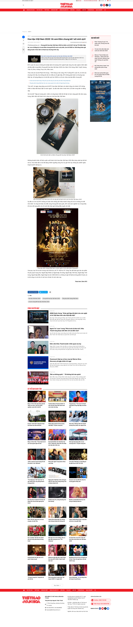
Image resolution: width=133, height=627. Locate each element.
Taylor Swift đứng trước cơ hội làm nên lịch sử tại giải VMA (78, 520)
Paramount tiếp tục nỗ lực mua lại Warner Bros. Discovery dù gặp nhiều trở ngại (65, 360)
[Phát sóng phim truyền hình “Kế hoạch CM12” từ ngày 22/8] (57, 570)
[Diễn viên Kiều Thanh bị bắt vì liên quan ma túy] (38, 347)
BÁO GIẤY (79, 0)
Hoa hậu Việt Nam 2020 (34, 298)
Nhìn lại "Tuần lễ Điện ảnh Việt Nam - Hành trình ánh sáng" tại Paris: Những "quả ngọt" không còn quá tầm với (102, 58)
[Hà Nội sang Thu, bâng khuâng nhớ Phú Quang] (57, 492)
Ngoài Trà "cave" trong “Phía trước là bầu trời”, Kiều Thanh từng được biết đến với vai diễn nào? (67, 329)
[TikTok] (110, 0)
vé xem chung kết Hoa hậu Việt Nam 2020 (39, 301)
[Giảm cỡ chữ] (23, 52)
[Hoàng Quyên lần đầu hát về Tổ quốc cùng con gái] (37, 550)
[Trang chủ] (24, 10)
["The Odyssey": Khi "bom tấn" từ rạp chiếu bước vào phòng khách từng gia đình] (37, 472)
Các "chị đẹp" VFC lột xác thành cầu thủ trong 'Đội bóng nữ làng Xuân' (36, 539)
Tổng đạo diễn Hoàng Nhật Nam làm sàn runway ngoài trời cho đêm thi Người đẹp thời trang (49, 83)
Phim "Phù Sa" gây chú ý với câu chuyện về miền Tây (36, 520)
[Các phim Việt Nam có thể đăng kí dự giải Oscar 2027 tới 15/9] (78, 454)
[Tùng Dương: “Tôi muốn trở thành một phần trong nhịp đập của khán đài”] (78, 396)
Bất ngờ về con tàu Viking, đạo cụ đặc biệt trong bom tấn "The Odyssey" (56, 539)
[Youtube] (107, 0)
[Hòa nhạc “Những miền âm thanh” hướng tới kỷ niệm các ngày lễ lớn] (78, 416)
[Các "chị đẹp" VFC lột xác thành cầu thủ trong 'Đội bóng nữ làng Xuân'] (37, 530)
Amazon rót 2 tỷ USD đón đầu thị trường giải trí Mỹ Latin (77, 480)
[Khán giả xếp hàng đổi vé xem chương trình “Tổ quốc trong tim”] (78, 434)
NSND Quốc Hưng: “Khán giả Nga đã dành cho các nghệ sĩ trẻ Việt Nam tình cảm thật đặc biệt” (68, 314)
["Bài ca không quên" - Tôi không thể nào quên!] (38, 377)
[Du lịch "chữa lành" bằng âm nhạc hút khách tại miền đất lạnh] (37, 416)
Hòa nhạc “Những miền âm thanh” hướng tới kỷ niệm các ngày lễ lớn (77, 424)
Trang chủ (24, 31)
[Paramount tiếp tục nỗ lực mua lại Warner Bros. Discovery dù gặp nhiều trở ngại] (38, 362)
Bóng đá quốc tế (64, 10)
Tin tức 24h (39, 10)
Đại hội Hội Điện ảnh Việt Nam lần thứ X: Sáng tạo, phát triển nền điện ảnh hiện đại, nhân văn (57, 443)
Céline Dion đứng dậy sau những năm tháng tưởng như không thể (56, 520)
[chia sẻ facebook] (23, 40)
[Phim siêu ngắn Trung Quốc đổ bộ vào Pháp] (57, 454)
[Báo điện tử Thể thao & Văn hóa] (66, 5)
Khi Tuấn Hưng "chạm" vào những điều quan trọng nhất (102, 67)
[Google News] (78, 43)
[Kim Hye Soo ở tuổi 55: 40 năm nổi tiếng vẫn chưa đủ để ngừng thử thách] (37, 492)
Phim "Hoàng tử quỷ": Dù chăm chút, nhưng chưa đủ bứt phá (102, 43)
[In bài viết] (23, 43)
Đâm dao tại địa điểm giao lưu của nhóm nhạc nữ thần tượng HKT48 (102, 74)
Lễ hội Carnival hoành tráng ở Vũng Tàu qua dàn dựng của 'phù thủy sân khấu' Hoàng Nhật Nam (50, 80)
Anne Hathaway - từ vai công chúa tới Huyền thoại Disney (78, 578)
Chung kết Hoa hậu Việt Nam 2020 (51, 298)
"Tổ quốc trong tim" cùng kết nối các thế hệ (36, 578)
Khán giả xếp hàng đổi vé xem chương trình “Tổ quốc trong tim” (77, 442)
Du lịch (78, 10)
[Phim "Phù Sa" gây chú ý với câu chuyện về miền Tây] (37, 512)
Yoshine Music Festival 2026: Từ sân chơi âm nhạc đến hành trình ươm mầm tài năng (56, 405)
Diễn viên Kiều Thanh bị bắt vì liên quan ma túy (65, 344)
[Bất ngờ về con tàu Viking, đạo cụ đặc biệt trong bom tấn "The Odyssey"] (57, 530)
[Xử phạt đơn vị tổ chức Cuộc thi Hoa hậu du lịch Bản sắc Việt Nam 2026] (78, 530)
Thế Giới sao (91, 10)
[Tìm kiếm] (23, 5)
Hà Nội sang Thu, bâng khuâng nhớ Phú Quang (57, 500)
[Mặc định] (23, 50)
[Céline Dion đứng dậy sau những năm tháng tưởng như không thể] (57, 512)
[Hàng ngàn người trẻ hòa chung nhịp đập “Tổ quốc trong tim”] (57, 416)
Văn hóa (72, 10)
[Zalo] (109, 5)
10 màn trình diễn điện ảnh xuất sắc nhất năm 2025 (102, 49)
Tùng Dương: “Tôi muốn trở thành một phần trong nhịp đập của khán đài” (77, 405)
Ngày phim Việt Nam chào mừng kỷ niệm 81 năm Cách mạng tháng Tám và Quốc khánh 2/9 (57, 481)
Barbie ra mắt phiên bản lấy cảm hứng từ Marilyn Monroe (77, 500)
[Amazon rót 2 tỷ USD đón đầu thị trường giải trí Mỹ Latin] (78, 472)
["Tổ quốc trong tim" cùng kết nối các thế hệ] (37, 570)
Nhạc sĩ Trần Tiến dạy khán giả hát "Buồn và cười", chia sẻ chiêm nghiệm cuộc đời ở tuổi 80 (36, 405)
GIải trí (84, 10)
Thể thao (46, 10)
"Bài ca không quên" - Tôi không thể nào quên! (65, 374)
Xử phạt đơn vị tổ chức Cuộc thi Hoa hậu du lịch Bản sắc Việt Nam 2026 (77, 539)
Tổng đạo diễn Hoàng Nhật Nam (70, 298)
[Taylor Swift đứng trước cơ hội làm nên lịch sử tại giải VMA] (78, 512)
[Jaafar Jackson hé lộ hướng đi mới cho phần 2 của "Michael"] (37, 454)
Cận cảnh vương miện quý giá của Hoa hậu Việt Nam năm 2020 (56, 56)
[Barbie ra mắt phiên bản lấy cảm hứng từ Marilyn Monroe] (78, 492)
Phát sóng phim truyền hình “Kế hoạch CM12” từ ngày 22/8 (56, 578)
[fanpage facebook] (101, 5)
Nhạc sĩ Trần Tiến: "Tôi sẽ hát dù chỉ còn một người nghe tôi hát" (37, 442)
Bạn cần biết (99, 10)
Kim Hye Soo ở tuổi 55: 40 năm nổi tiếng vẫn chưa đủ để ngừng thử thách (36, 501)
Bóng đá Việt (54, 10)
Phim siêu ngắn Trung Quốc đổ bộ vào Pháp (56, 462)
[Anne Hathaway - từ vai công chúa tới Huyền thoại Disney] (78, 570)
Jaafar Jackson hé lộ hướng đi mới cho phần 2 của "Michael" (36, 462)
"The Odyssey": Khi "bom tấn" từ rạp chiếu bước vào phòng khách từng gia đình (36, 481)
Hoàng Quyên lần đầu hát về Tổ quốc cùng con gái (35, 558)
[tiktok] (107, 5)
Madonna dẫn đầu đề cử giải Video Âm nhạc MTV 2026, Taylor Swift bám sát (57, 559)
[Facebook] (105, 0)
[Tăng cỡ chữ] (23, 47)
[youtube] (104, 5)
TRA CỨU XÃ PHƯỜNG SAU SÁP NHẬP (90, 0)
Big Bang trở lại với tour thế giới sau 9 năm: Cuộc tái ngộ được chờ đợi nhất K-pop (78, 559)
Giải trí (29, 31)
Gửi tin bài (102, 0)
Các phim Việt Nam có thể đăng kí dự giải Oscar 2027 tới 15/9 (77, 462)
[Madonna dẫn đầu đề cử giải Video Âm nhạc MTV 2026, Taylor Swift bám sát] (57, 550)
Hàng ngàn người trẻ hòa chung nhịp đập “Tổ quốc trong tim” (56, 424)
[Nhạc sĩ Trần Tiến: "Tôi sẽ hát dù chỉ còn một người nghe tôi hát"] (37, 434)
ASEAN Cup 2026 (30, 10)
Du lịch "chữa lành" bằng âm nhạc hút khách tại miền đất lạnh (36, 424)
